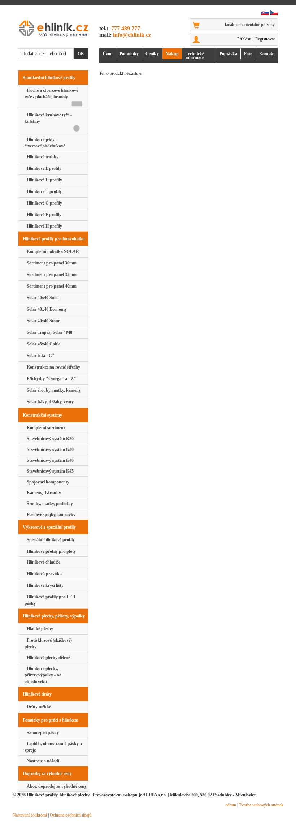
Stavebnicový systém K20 (49, 438)
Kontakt (267, 53)
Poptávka (228, 53)
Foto (248, 53)
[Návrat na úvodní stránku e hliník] (53, 28)
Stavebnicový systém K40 (49, 460)
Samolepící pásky (42, 732)
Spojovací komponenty (47, 482)
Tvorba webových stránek (261, 805)
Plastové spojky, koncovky (50, 514)
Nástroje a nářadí (42, 760)
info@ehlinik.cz (132, 35)
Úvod (108, 53)
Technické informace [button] (195, 55)
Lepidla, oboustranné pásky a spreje (53, 747)
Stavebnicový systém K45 (49, 471)
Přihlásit (244, 39)
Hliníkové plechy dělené (47, 657)
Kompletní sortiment (45, 427)
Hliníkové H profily (43, 226)
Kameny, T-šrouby (43, 492)
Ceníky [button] (152, 53)
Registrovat (265, 39)
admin (231, 805)
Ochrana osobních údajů (70, 815)
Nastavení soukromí (30, 815)
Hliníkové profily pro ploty (50, 551)
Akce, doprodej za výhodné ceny (56, 786)
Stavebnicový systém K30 (49, 449)
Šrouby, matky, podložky (49, 503)
